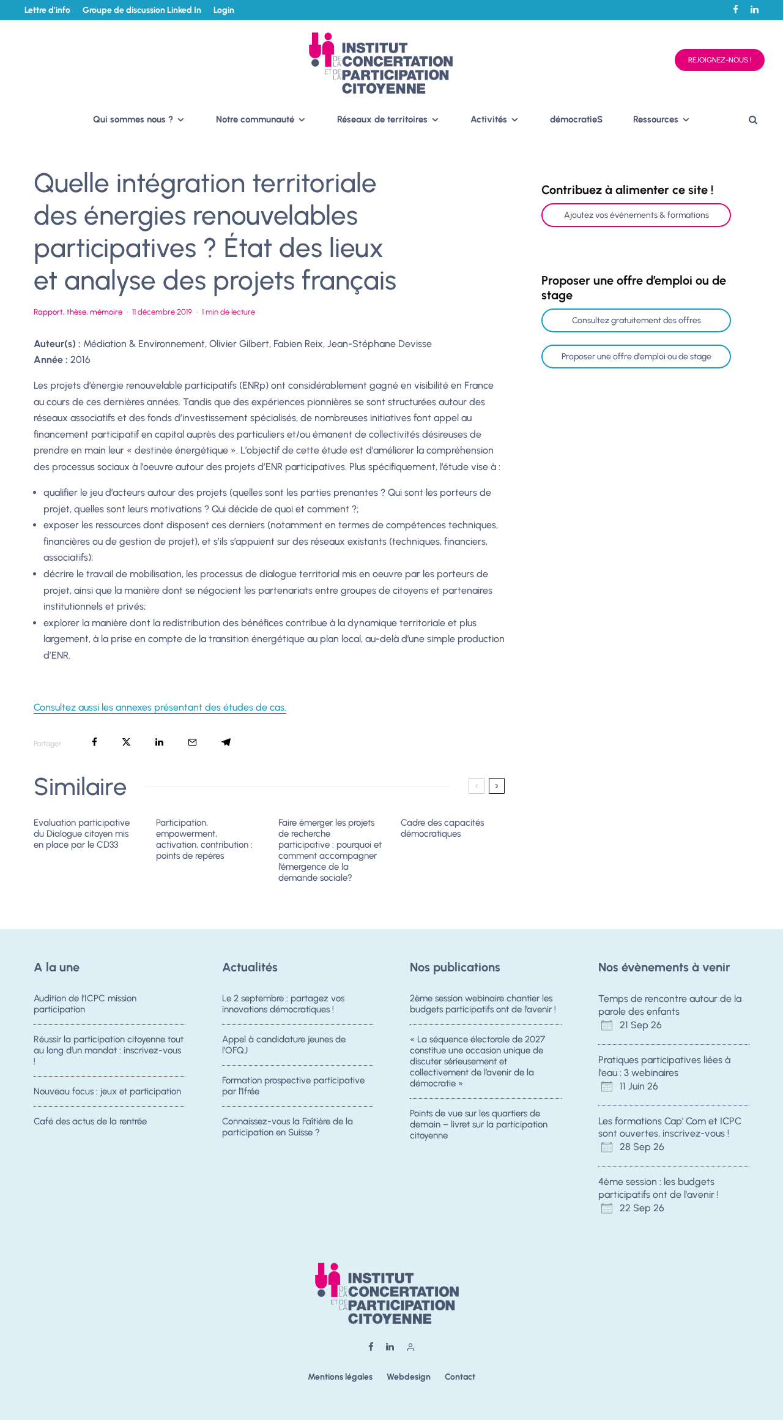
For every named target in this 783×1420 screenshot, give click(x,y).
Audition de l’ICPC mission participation (85, 1004)
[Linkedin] (754, 9)
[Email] (192, 742)
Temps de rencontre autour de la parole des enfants (669, 1005)
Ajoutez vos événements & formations (636, 215)
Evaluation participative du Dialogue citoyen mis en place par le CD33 (82, 833)
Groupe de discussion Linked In (142, 10)
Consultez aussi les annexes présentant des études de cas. (160, 707)
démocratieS (576, 119)
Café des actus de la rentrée (90, 1121)
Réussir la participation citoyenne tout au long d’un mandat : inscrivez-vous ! (109, 1050)
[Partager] (94, 742)
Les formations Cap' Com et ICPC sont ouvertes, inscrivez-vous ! (669, 1127)
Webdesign (409, 1377)
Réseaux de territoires (382, 119)
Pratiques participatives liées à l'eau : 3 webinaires (664, 1066)
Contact (460, 1377)
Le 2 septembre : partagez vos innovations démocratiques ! (283, 1004)
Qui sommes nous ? (133, 119)
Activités (488, 119)
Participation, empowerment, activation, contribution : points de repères (204, 839)
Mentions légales (340, 1377)
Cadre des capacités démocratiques (442, 828)
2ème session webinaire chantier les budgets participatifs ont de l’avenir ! (483, 1004)
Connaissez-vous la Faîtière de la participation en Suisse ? (287, 1127)
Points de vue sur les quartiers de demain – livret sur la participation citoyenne (478, 1124)
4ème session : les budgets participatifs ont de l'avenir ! (658, 1188)
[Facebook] (735, 9)
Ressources (655, 119)
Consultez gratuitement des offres (636, 320)
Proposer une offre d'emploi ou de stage (636, 356)
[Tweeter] (126, 742)
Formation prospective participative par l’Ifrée (293, 1086)
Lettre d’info (47, 10)
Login (223, 10)
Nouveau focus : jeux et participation (107, 1091)
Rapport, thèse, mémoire (78, 311)
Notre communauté (255, 119)
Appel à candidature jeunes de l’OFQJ (284, 1045)
